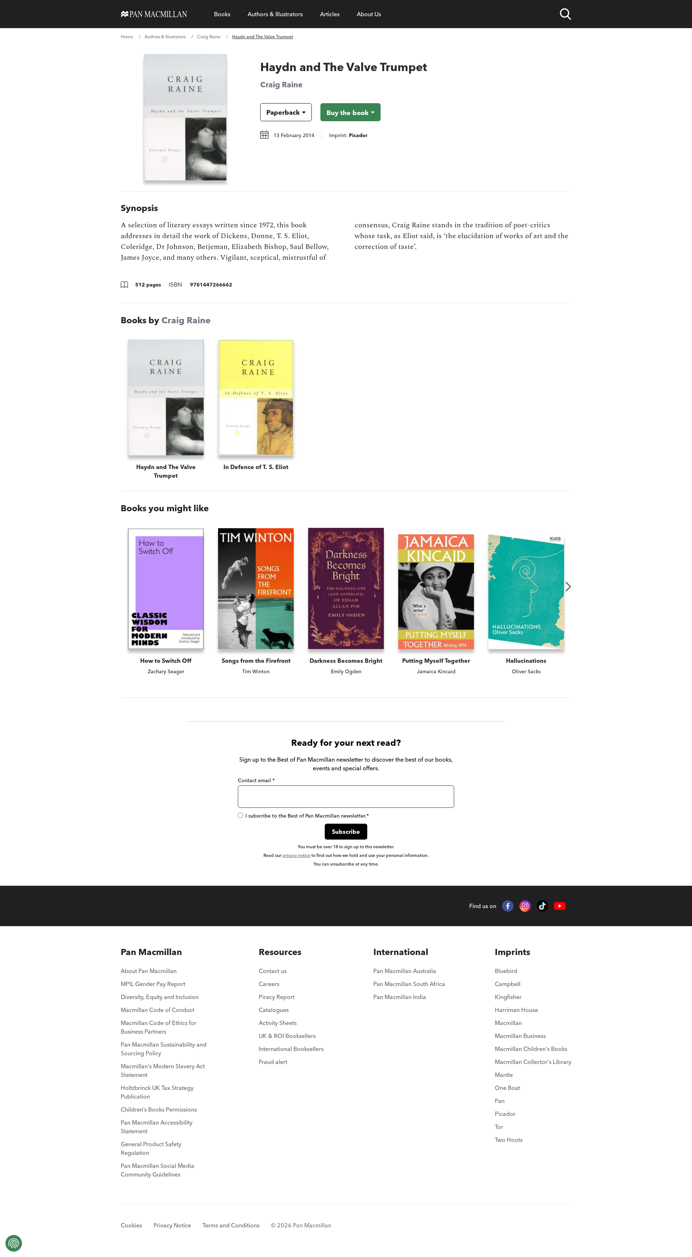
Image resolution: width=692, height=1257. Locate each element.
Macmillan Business (520, 1035)
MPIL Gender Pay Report (153, 983)
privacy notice (296, 855)
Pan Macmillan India (399, 996)
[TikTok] (542, 906)
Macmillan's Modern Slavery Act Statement (163, 1070)
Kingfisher (508, 996)
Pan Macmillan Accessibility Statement (156, 1127)
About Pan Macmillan (149, 970)
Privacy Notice (172, 1225)
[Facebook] (508, 906)
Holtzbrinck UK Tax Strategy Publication (157, 1092)
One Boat (507, 1087)
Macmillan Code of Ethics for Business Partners (158, 1027)
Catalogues (274, 1009)
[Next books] (568, 587)
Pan (500, 1100)
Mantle (504, 1074)
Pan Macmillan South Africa (409, 983)
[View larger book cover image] (185, 117)
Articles (330, 14)
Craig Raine (209, 36)
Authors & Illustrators (275, 14)
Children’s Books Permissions (159, 1109)
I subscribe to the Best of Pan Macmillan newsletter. (307, 816)
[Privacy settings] (13, 1243)
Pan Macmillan (151, 952)
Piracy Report (276, 996)
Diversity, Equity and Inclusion (160, 996)
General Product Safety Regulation (151, 1148)
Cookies (131, 1225)
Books (222, 14)
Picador (505, 1113)
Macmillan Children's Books (531, 1048)
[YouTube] (559, 906)
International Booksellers (291, 1048)
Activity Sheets (278, 1022)
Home (127, 36)
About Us (369, 14)
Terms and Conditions (231, 1225)
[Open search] (565, 14)
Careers (269, 983)
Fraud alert (273, 1061)
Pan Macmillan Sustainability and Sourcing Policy (164, 1049)
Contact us (273, 970)
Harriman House (516, 1009)
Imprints (512, 952)
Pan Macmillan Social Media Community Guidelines (157, 1170)
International (400, 952)
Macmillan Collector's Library (533, 1061)
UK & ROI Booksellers (287, 1035)
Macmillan (508, 1022)
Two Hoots (509, 1139)
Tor (499, 1126)
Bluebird (506, 970)
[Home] (154, 14)
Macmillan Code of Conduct (157, 1009)
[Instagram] (525, 906)
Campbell (507, 983)
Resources (280, 952)
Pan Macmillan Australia (404, 970)
